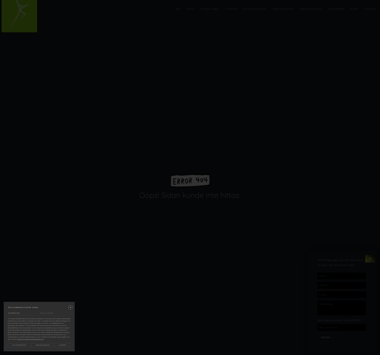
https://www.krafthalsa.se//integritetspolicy (30, 339)
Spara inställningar (42, 345)
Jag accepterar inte (19, 345)
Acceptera (62, 345)
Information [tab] (14, 313)
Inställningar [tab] (46, 313)
